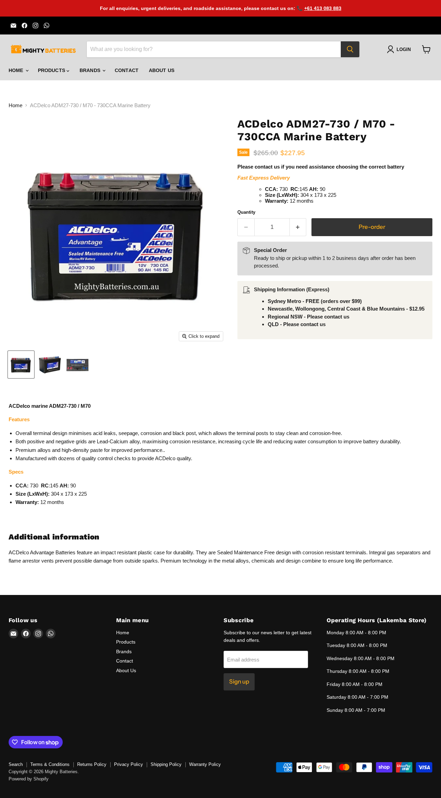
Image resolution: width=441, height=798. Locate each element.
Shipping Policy (166, 764)
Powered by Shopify (29, 778)
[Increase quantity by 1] (298, 227)
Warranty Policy (205, 764)
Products (52, 70)
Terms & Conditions (50, 764)
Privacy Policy (128, 764)
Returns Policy (91, 764)
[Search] (350, 49)
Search (16, 764)
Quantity (246, 212)
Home (17, 70)
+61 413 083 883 (322, 8)
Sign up (239, 681)
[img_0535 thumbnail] (49, 364)
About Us (161, 70)
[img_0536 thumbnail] (78, 364)
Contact (127, 70)
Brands (91, 70)
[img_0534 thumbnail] (21, 364)
